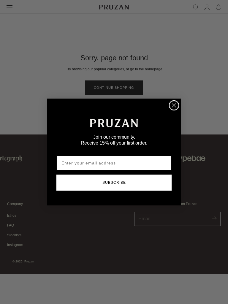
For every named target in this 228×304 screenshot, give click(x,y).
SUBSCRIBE (114, 182)
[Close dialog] (174, 105)
